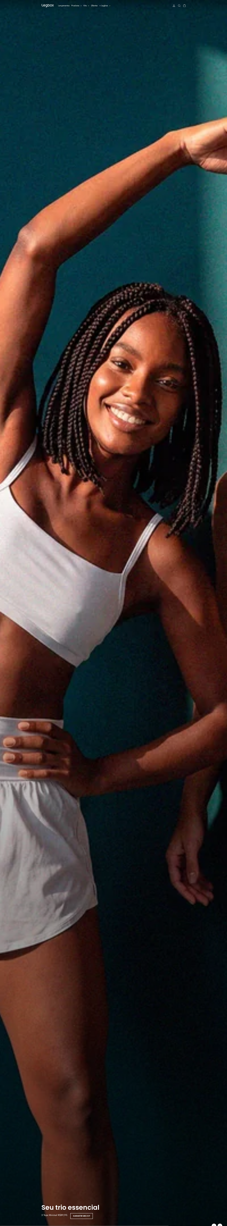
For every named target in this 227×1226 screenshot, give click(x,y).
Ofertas (94, 5)
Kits (85, 5)
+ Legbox (104, 5)
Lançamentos (64, 5)
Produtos (75, 5)
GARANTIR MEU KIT (81, 1216)
